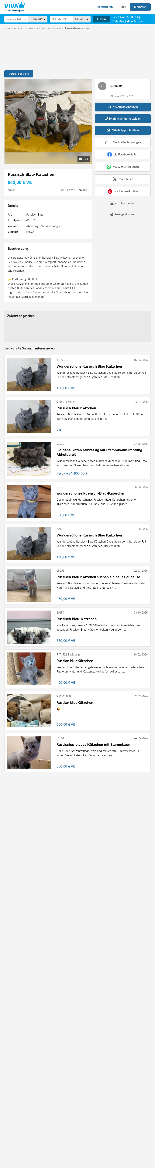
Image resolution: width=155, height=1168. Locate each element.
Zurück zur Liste (19, 74)
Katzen (40, 28)
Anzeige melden (125, 203)
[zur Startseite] (14, 7)
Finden (101, 19)
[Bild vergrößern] (48, 121)
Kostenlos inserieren (126, 17)
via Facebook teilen (126, 154)
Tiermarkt (28, 28)
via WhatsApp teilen (126, 167)
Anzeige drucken (124, 214)
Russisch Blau (54, 28)
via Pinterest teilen (126, 191)
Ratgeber (118, 21)
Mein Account (134, 21)
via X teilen (126, 179)
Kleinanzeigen (13, 28)
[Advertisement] (118, 245)
